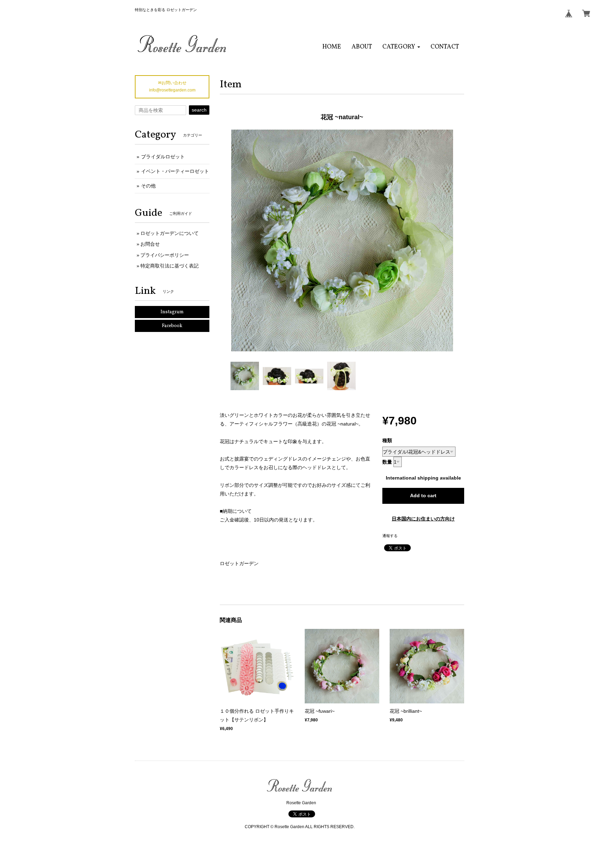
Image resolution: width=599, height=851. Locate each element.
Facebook (172, 326)
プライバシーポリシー (164, 255)
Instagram (172, 312)
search (199, 110)
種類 (387, 440)
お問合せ (150, 244)
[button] (401, 47)
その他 (148, 185)
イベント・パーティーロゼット (175, 171)
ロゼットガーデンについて (169, 233)
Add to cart (423, 495)
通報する (390, 536)
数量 (387, 462)
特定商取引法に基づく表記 (169, 266)
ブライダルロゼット (163, 156)
